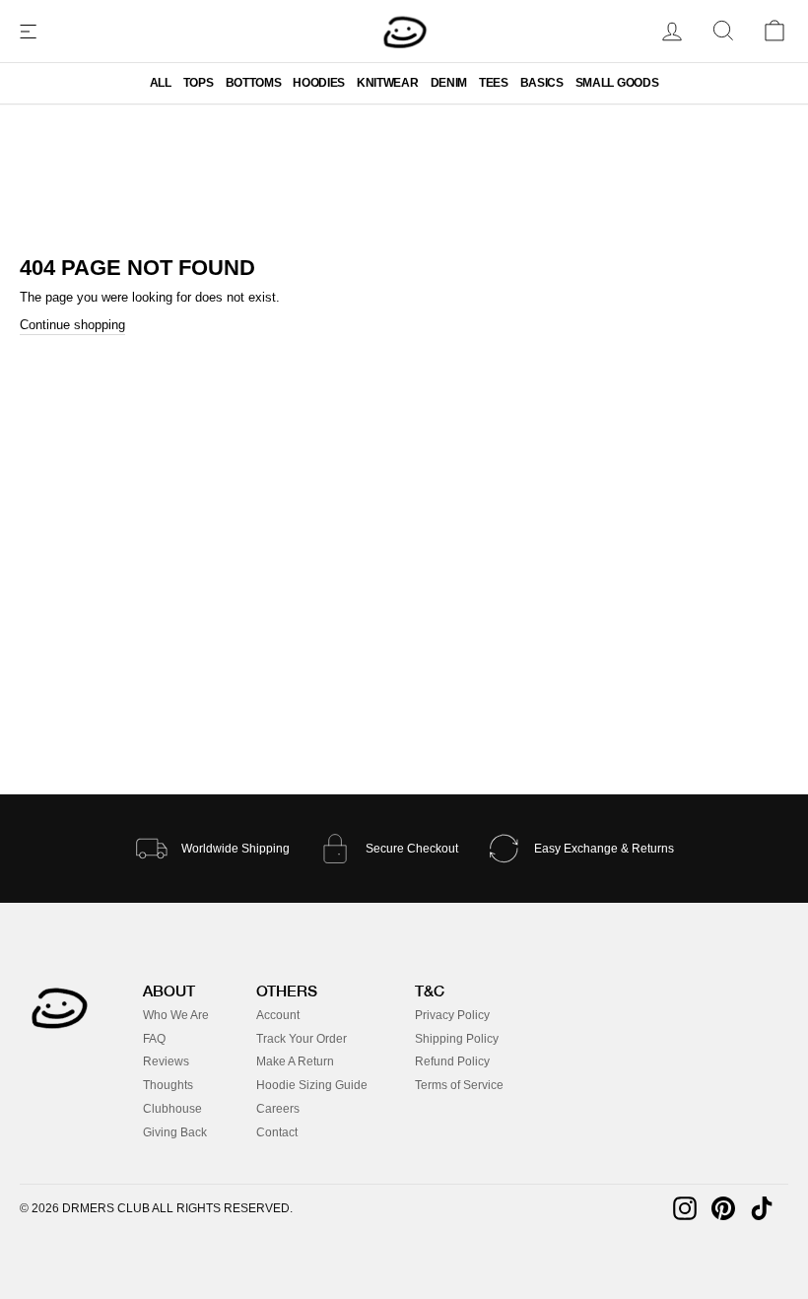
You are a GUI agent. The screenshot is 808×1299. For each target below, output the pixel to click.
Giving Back (175, 1132)
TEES (493, 83)
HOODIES (319, 83)
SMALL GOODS (616, 83)
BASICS (542, 83)
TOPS (198, 83)
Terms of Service (459, 1085)
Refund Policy (452, 1061)
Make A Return (295, 1061)
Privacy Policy (452, 1015)
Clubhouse (172, 1109)
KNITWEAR (387, 83)
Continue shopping (72, 324)
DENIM (449, 83)
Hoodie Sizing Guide (312, 1085)
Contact (277, 1132)
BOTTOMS (254, 83)
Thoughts (168, 1085)
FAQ (154, 1039)
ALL (160, 83)
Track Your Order (301, 1039)
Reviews (166, 1061)
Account (278, 1015)
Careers (278, 1109)
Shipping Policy (457, 1039)
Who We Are (176, 1015)
